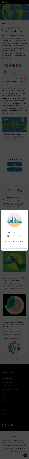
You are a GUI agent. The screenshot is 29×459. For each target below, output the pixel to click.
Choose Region (8, 246)
